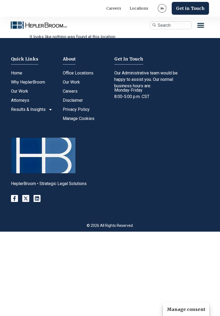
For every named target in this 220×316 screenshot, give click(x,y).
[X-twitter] (25, 198)
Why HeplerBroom (28, 82)
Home (16, 73)
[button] (200, 25)
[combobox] (171, 25)
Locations (139, 8)
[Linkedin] (37, 198)
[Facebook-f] (14, 198)
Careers (113, 8)
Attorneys (20, 100)
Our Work (19, 91)
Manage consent (186, 309)
